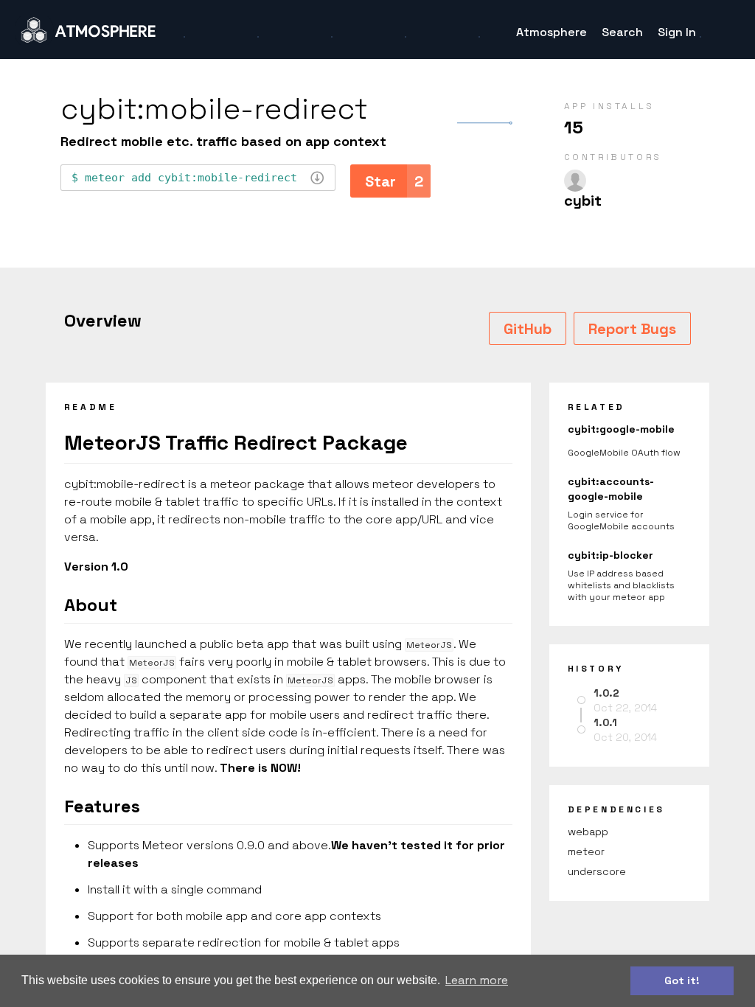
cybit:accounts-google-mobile (611, 489)
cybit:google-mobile (621, 429)
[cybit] (575, 181)
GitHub (528, 328)
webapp (588, 831)
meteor (586, 851)
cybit (583, 200)
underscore (597, 871)
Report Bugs (632, 328)
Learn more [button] (476, 980)
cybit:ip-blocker (610, 555)
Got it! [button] (682, 980)
